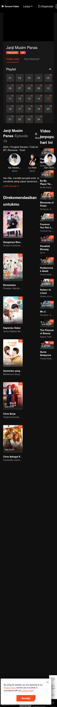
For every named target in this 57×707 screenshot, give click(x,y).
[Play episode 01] (10, 78)
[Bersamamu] (13, 267)
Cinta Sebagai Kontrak (15, 456)
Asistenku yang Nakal (15, 370)
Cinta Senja (9, 413)
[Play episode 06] (10, 88)
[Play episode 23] (29, 119)
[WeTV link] (10, 6)
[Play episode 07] (20, 88)
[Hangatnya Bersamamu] (13, 224)
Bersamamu (9, 285)
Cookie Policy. (28, 690)
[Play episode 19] (39, 109)
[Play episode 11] (10, 98)
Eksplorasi (47, 6)
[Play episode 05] (48, 78)
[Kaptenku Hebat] (13, 310)
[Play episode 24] (39, 119)
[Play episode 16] (10, 109)
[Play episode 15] (48, 98)
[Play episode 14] (39, 98)
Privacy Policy (10, 687)
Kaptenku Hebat (12, 327)
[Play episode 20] (48, 109)
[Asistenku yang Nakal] (13, 353)
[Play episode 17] (20, 109)
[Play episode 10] (48, 88)
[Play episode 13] (29, 98)
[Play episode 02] (20, 78)
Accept (26, 698)
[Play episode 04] (39, 78)
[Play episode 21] (10, 119)
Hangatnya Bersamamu (15, 242)
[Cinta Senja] (13, 396)
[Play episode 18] (29, 109)
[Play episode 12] (20, 98)
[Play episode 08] (29, 88)
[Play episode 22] (20, 119)
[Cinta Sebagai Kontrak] (13, 439)
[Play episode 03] (29, 78)
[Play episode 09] (39, 88)
